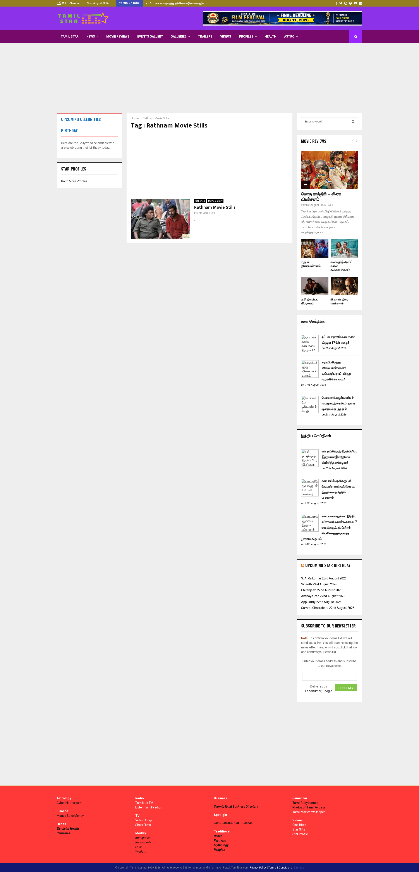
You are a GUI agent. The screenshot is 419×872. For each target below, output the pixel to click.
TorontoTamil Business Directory (236, 806)
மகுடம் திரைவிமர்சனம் (311, 264)
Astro (289, 36)
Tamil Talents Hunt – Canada (233, 823)
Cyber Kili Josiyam (69, 803)
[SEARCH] (353, 121)
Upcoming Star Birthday (327, 565)
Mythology (221, 845)
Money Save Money (70, 815)
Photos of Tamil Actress (309, 807)
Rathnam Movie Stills (214, 207)
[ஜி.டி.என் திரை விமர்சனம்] (344, 286)
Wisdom (140, 851)
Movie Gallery (215, 201)
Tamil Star (70, 36)
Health (270, 36)
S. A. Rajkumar (311, 578)
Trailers (205, 36)
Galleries (179, 36)
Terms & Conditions (280, 867)
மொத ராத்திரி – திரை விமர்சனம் (321, 196)
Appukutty (308, 602)
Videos (225, 36)
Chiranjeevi (308, 590)
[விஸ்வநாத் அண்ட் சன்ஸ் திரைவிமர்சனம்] (344, 248)
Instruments (143, 842)
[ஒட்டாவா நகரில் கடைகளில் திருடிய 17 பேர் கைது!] (310, 351)
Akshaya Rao (310, 596)
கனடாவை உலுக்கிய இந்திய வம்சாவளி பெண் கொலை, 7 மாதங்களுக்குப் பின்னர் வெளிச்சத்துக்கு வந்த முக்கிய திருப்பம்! (329, 527)
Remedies (63, 833)
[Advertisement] (209, 78)
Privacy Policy (258, 867)
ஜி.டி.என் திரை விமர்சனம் (339, 301)
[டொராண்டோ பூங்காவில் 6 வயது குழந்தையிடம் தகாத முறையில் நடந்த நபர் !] (310, 412)
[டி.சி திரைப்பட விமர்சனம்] (314, 286)
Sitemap (299, 867)
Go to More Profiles (74, 181)
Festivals (220, 840)
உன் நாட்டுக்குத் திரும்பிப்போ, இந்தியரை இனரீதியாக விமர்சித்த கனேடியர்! (339, 457)
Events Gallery (150, 36)
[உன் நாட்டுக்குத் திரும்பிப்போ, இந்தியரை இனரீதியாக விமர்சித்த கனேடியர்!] (310, 465)
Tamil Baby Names (305, 803)
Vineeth (306, 584)
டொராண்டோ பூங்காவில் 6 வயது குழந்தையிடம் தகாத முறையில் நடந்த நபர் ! (338, 403)
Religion (219, 849)
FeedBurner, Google (318, 691)
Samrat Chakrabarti (314, 608)
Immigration (143, 837)
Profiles (246, 36)
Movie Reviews (117, 36)
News (90, 36)
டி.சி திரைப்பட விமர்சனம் (309, 301)
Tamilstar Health (68, 828)
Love (138, 847)
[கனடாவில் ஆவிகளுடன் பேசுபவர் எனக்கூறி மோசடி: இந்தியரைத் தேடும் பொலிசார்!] (310, 495)
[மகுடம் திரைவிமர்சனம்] (314, 248)
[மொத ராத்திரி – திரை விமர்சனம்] (329, 170)
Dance (218, 836)
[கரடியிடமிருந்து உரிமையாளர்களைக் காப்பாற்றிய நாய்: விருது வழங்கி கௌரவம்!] (310, 376)
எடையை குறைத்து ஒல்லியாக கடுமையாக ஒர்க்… (180, 3)
